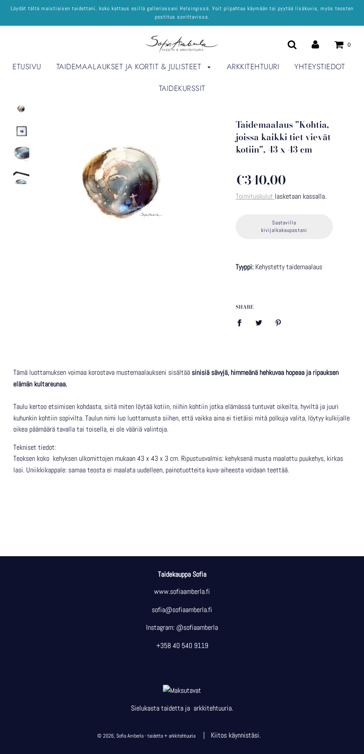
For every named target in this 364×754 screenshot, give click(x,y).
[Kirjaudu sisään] (315, 44)
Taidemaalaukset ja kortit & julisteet (130, 66)
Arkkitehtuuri (253, 66)
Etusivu (26, 66)
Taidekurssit (182, 88)
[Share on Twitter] (259, 322)
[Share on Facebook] (242, 322)
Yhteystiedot (319, 66)
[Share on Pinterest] (278, 322)
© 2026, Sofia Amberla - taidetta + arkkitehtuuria (146, 735)
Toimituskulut (255, 196)
